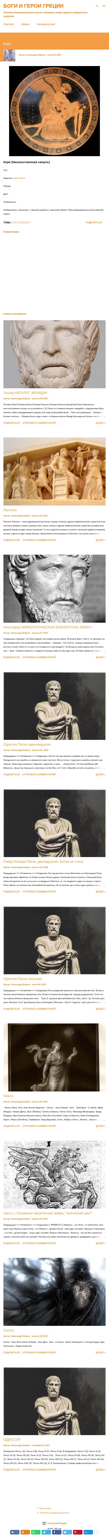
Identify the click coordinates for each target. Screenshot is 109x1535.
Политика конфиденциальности (54, 1513)
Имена (25, 24)
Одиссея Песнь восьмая (22, 979)
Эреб (15, 178)
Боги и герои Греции (33, 6)
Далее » (101, 423)
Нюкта (22, 178)
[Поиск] (97, 5)
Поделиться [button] (94, 222)
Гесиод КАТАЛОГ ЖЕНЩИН (25, 393)
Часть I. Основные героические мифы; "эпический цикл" (47, 1213)
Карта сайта (45, 1508)
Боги (15, 222)
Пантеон (8, 24)
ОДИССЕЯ (11, 1439)
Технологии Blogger (56, 1523)
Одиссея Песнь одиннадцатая (27, 744)
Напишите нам (46, 24)
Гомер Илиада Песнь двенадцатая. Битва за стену (43, 861)
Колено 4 (25, 222)
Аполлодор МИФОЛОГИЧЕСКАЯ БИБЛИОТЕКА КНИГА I (48, 627)
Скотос (8, 1330)
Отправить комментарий (39, 423)
